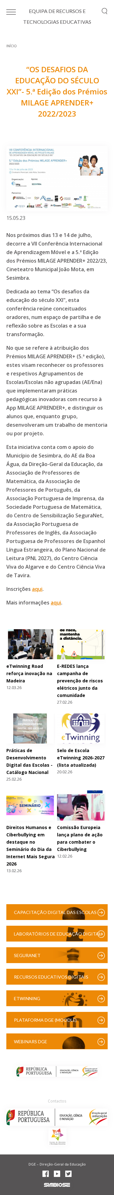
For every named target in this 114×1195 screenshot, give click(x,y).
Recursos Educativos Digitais (51, 977)
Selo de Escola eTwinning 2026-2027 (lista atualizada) (80, 757)
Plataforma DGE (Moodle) (45, 1020)
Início (11, 46)
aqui (37, 588)
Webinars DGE (30, 1041)
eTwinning (27, 998)
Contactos (57, 1101)
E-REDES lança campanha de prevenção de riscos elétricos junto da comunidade (80, 680)
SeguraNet (27, 955)
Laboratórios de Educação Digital (57, 933)
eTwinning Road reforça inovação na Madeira (29, 673)
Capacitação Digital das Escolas (55, 912)
